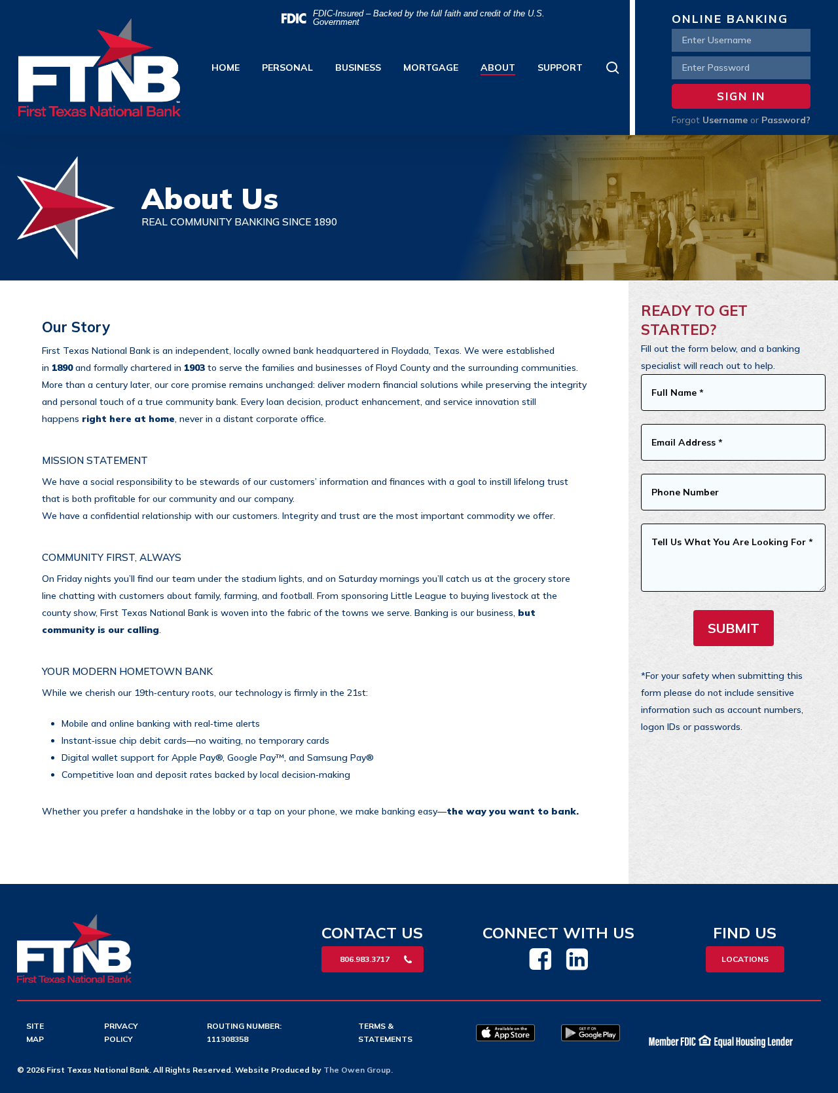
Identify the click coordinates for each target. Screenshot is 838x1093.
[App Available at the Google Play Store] (590, 1038)
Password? (786, 120)
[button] (372, 959)
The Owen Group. (358, 1070)
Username (725, 120)
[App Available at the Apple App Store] (505, 1038)
